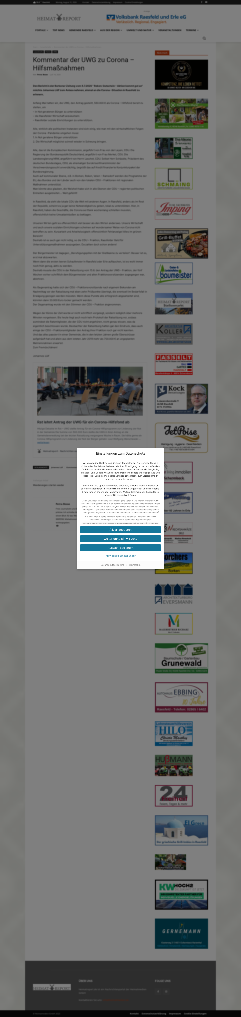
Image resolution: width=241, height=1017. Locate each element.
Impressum (135, 564)
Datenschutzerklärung (124, 495)
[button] (120, 538)
